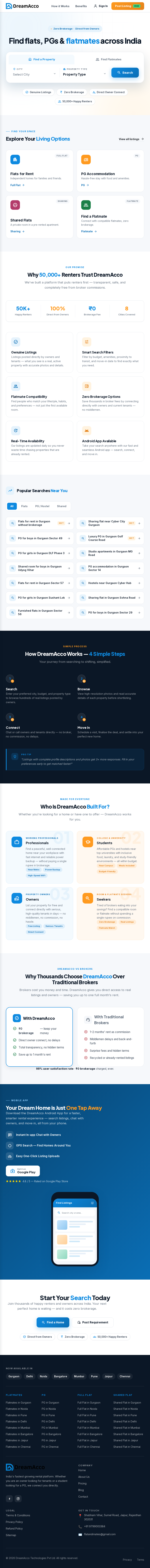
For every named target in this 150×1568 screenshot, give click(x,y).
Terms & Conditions (18, 1515)
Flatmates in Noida (17, 1408)
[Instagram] (18, 1498)
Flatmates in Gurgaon (18, 1402)
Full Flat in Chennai (89, 1446)
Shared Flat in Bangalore (128, 1434)
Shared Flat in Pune (125, 1415)
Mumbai (79, 1376)
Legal (10, 1510)
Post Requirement (92, 1322)
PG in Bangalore (51, 1434)
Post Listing (127, 6)
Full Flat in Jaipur (88, 1440)
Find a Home (53, 1322)
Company (85, 1465)
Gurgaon (13, 1376)
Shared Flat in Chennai (126, 1446)
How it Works (60, 6)
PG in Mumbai (50, 1427)
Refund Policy (14, 1528)
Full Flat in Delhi (87, 1421)
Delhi (29, 1376)
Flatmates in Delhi (16, 1421)
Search (125, 72)
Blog (81, 1490)
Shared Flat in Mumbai (126, 1427)
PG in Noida (49, 1408)
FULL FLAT (85, 1394)
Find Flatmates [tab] (108, 59)
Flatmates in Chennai (18, 1446)
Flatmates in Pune (16, 1415)
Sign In (103, 6)
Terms (140, 1559)
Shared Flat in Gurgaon (127, 1402)
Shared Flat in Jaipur (125, 1440)
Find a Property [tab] (41, 59)
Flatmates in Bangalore (19, 1434)
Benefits (81, 6)
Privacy (127, 1559)
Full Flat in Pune (87, 1415)
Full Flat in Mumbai (88, 1427)
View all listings (131, 139)
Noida (43, 1376)
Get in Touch (89, 1510)
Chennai (125, 1376)
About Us (84, 1476)
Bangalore (60, 1376)
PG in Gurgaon (50, 1402)
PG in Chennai (50, 1446)
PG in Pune (48, 1415)
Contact (83, 1496)
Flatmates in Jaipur (17, 1440)
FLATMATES (14, 1394)
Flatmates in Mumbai (18, 1427)
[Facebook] (9, 1498)
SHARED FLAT (122, 1394)
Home (82, 1470)
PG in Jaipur (49, 1440)
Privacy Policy (14, 1521)
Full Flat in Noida (87, 1408)
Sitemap (11, 1535)
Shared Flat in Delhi (125, 1421)
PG (44, 1394)
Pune (94, 1376)
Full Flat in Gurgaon (89, 1402)
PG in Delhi (48, 1421)
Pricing (82, 1483)
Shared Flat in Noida (125, 1408)
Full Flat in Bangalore (90, 1434)
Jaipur (109, 1376)
